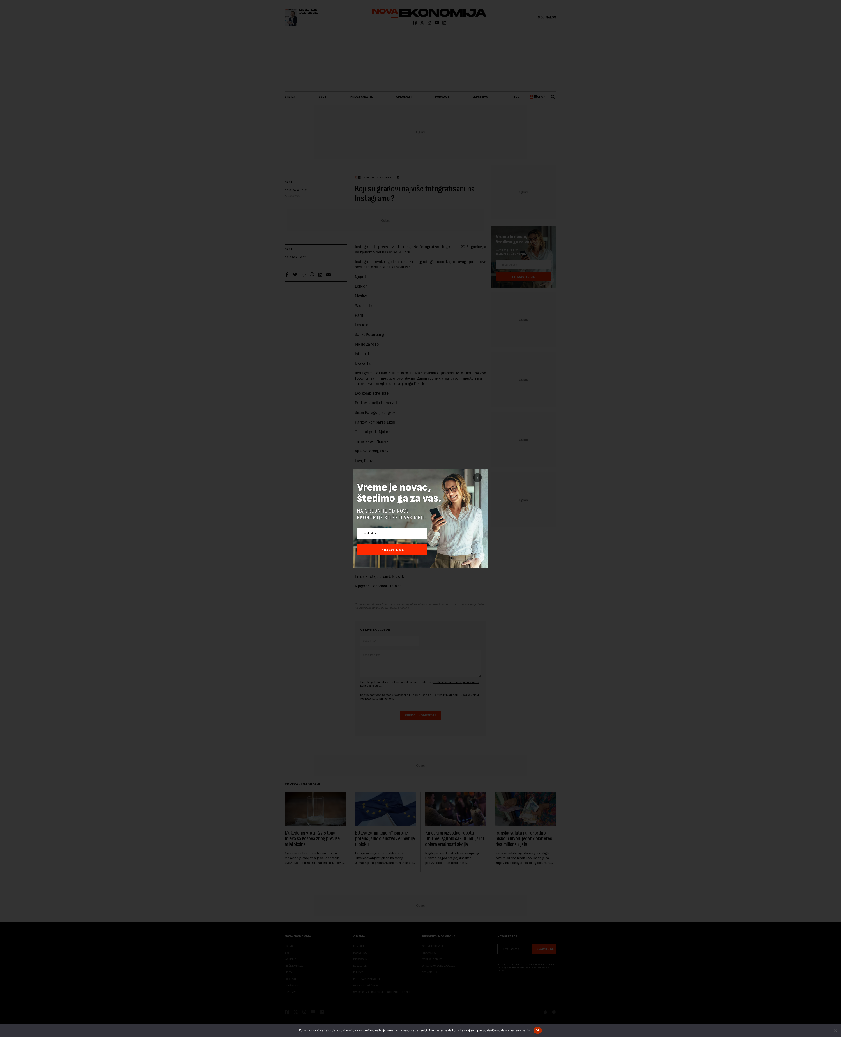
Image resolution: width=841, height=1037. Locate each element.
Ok (538, 1030)
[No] (835, 1030)
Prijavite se (392, 550)
